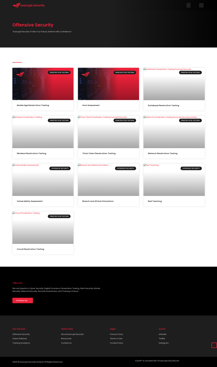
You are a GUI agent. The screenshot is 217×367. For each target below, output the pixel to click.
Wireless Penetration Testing (31, 153)
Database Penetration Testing (163, 105)
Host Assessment (91, 105)
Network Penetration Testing (162, 153)
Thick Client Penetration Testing (99, 153)
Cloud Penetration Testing (30, 249)
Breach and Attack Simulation (98, 201)
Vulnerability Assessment (30, 201)
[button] (188, 5)
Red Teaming (155, 201)
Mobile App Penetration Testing (33, 105)
